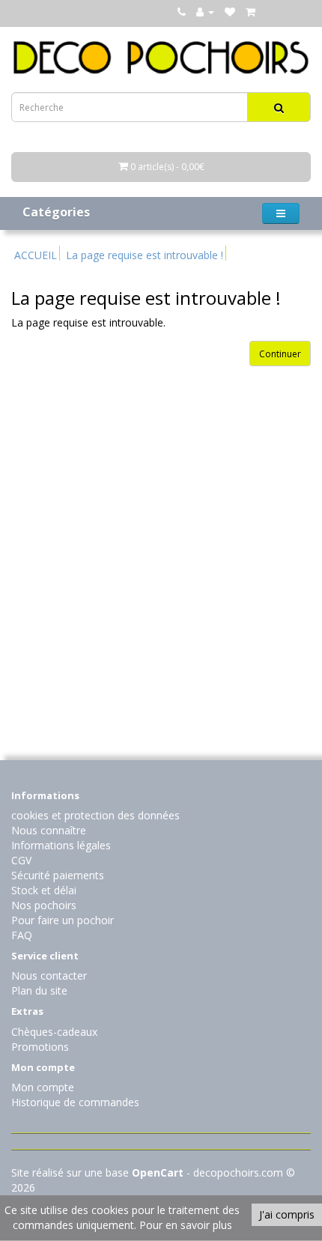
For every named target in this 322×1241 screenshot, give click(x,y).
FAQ (21, 935)
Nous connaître (48, 830)
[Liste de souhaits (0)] (230, 11)
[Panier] (250, 11)
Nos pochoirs (43, 905)
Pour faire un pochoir (62, 920)
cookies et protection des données (95, 815)
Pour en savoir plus (185, 1225)
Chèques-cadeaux (54, 1032)
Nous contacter (49, 975)
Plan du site (39, 990)
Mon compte (42, 1087)
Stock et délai (43, 890)
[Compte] (205, 11)
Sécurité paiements (57, 875)
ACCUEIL (35, 255)
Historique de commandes (75, 1102)
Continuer (280, 354)
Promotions (40, 1047)
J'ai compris (287, 1214)
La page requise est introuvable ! (144, 255)
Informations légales (61, 845)
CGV (21, 860)
